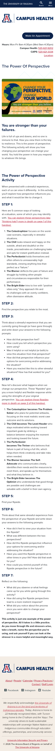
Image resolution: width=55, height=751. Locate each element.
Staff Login (47, 684)
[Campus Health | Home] (27, 18)
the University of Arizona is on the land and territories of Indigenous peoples (27, 706)
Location (48, 55)
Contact (36, 684)
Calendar (28, 680)
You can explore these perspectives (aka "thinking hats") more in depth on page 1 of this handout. (26, 221)
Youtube (46, 690)
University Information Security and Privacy (27, 740)
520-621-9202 (45, 48)
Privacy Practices (43, 680)
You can (20, 399)
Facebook (13, 690)
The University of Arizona (27, 747)
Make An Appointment (38, 35)
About (9, 680)
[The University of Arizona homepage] (18, 4)
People (17, 680)
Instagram (30, 690)
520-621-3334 (45, 51)
